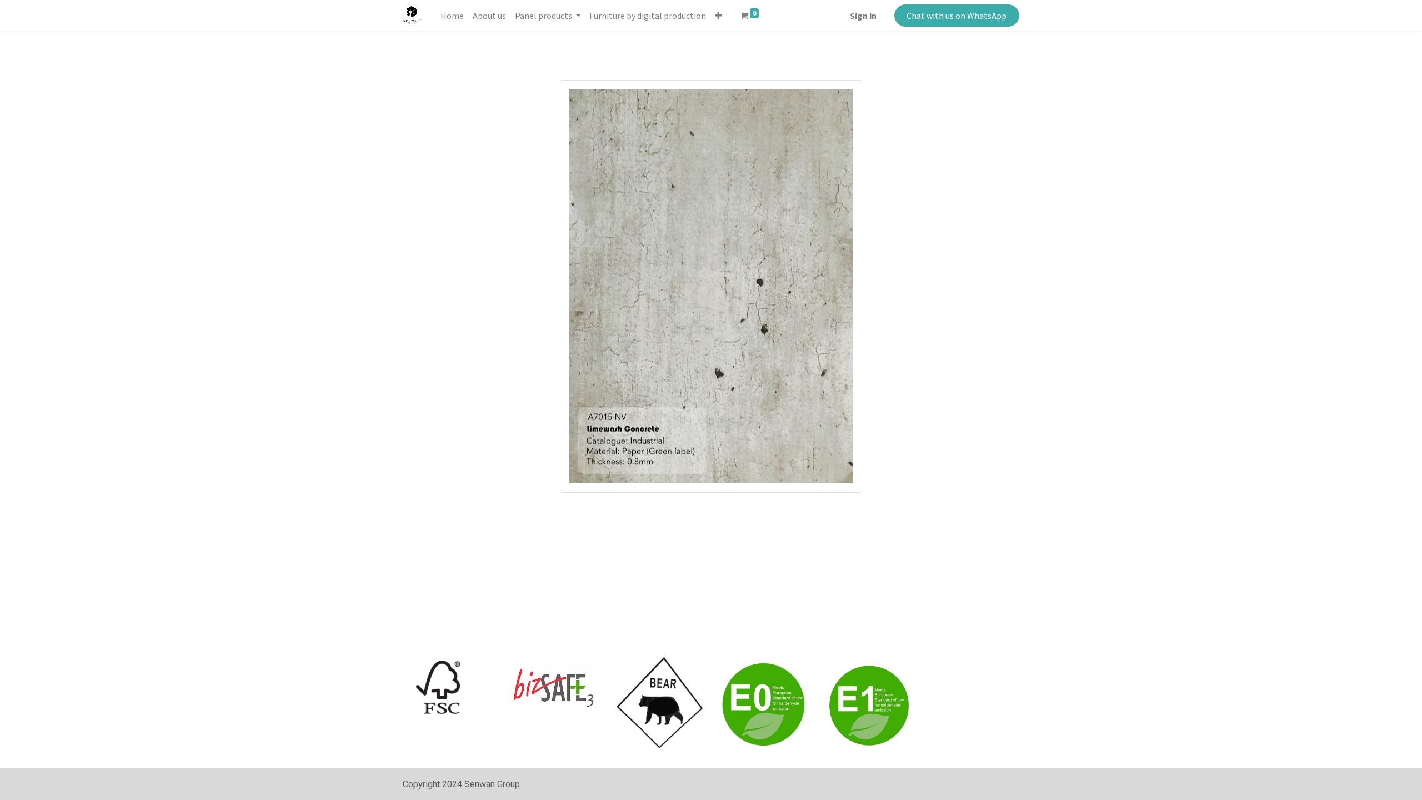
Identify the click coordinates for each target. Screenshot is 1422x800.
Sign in (863, 15)
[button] (718, 15)
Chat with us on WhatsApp (957, 15)
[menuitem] (452, 15)
